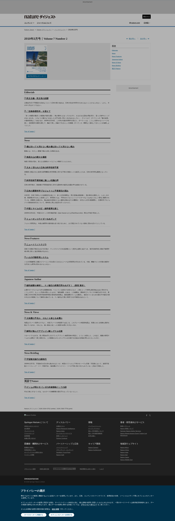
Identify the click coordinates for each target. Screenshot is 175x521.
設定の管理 (55, 509)
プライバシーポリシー (89, 505)
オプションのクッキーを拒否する (61, 515)
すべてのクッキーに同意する (33, 515)
